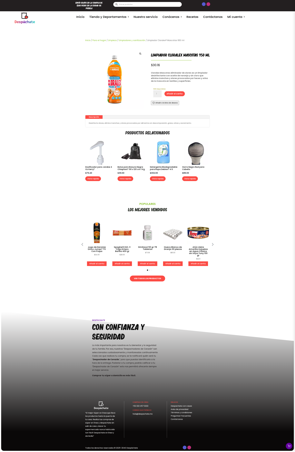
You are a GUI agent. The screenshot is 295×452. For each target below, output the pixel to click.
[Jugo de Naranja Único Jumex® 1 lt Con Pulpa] (96, 244)
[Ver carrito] (289, 446)
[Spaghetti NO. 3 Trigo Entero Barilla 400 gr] (122, 244)
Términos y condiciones (181, 412)
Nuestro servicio (146, 17)
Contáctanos (213, 17)
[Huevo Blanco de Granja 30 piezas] (172, 244)
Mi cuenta (234, 17)
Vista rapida (93, 178)
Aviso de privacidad (179, 409)
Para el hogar (99, 40)
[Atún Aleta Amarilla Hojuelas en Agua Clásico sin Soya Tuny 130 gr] (198, 244)
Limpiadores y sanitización (132, 40)
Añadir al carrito (175, 93)
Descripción (94, 117)
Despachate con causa (181, 406)
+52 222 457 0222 (140, 406)
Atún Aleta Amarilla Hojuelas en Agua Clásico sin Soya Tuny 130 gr (198, 251)
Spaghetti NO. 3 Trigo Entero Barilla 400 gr (122, 249)
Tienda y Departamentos (107, 17)
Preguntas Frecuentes (181, 416)
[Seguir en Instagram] (208, 4)
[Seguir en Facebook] (204, 4)
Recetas (192, 17)
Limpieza (112, 40)
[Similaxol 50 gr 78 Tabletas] (147, 244)
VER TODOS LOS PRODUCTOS (147, 278)
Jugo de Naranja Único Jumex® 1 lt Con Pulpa (97, 249)
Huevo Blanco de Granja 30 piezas (173, 248)
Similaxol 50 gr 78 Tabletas (147, 248)
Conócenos (170, 17)
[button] (140, 54)
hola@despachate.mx (143, 414)
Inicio (80, 17)
